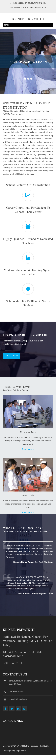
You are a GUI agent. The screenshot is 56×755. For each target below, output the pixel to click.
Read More (12, 355)
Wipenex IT (21, 750)
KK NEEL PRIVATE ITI (28, 19)
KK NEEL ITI (45, 746)
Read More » (28, 449)
